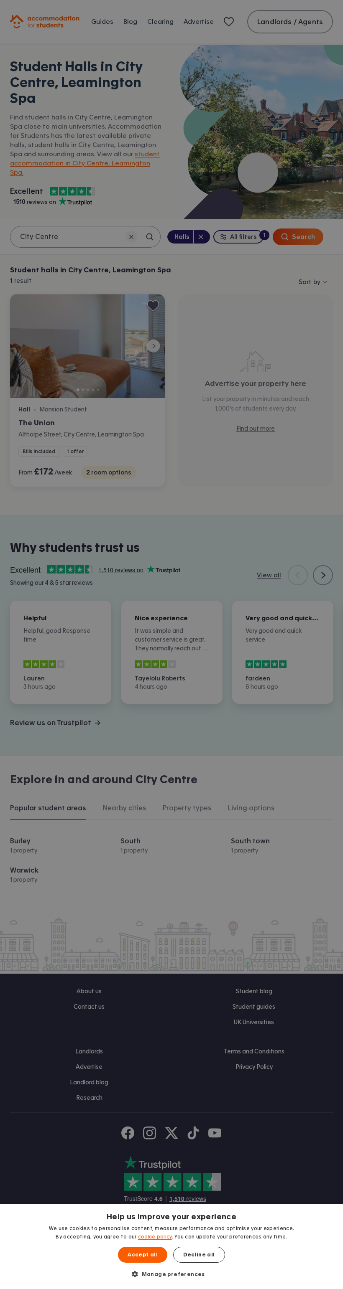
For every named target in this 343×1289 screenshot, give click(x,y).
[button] (171, 1274)
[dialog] (171, 1246)
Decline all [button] (199, 1254)
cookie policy (155, 1236)
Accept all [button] (143, 1254)
